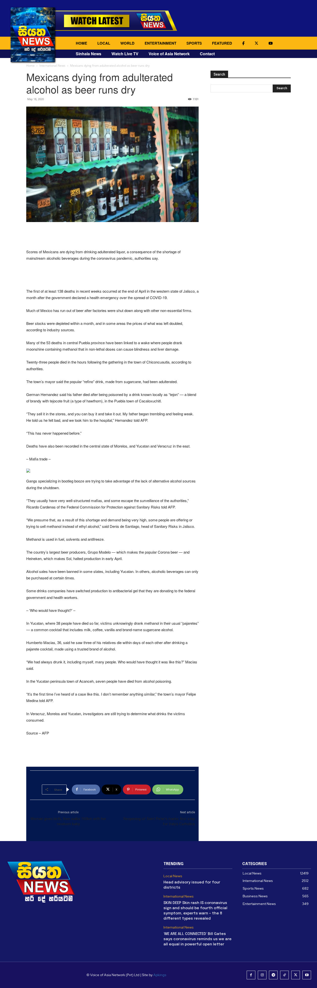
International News (52, 65)
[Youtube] (306, 975)
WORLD (127, 43)
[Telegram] (273, 975)
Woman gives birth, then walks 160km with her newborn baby (68, 821)
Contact (207, 53)
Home (30, 65)
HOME (81, 43)
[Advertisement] (112, 235)
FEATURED (222, 43)
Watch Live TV (124, 53)
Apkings (159, 975)
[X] (295, 975)
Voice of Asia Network (169, 53)
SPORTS (194, 43)
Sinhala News (88, 53)
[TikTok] (284, 975)
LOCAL (103, 43)
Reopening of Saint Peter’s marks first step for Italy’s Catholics (159, 821)
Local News (172, 876)
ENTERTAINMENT (160, 43)
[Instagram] (262, 975)
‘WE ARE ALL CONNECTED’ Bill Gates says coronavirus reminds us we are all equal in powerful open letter (197, 939)
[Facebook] (251, 975)
